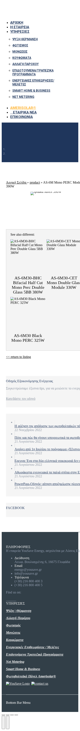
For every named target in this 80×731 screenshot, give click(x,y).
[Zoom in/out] (16, 715)
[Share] (7, 715)
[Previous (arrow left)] (3, 722)
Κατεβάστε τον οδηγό (20, 398)
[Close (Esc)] (3, 715)
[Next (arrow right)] (7, 722)
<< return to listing (18, 357)
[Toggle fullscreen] (12, 715)
